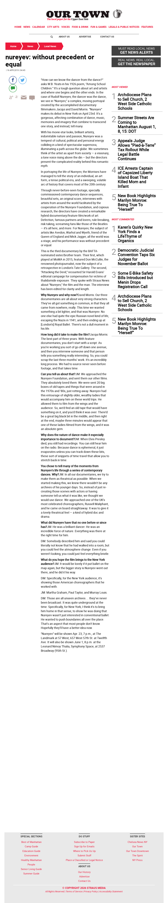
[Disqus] (57, 699)
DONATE (154, 3)
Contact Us (107, 36)
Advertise (85, 36)
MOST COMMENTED (123, 219)
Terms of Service (74, 891)
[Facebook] (13, 80)
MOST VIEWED (120, 87)
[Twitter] (23, 80)
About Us (64, 36)
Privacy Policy (91, 891)
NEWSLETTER (136, 3)
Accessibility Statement (111, 891)
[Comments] (13, 88)
